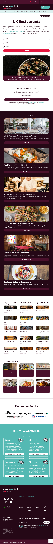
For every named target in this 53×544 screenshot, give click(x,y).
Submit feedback (28, 540)
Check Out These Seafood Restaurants (19, 223)
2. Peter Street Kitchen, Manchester (9, 321)
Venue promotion (46, 512)
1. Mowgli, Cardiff (40, 310)
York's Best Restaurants (43, 371)
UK (8, 15)
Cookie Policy (22, 496)
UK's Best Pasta (42, 386)
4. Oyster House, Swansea (42, 341)
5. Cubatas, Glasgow (25, 352)
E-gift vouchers (38, 510)
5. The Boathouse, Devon (10, 352)
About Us (21, 495)
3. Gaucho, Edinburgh (25, 331)
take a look (26, 230)
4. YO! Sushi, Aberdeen (25, 341)
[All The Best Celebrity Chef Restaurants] (26, 184)
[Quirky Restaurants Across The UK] (26, 243)
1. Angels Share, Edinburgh (24, 311)
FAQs (41, 495)
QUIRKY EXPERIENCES (41, 11)
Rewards (26, 495)
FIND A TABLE (7, 11)
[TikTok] (11, 502)
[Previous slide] (6, 67)
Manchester (11, 31)
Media (45, 495)
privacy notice (41, 102)
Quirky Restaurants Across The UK (17, 253)
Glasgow (22, 31)
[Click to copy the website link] (49, 16)
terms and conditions (32, 102)
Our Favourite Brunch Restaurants (17, 282)
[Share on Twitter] (43, 16)
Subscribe (26, 100)
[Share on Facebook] (41, 16)
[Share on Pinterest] (45, 16)
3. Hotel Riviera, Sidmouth (10, 331)
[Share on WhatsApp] (47, 16)
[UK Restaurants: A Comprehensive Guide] (26, 126)
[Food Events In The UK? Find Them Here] (26, 155)
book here (26, 142)
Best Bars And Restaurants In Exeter (10, 371)
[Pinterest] (12, 499)
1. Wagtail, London (8, 310)
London (17, 31)
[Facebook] (5, 499)
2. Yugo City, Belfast (41, 321)
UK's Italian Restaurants (26, 386)
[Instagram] (8, 499)
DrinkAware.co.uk (6, 522)
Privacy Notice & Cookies (16, 540)
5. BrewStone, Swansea (42, 352)
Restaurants (13, 15)
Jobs (31, 495)
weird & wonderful (26, 259)
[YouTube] (6, 502)
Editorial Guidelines (30, 496)
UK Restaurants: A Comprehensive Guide (20, 136)
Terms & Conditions (6, 540)
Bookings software (21, 511)
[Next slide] (47, 67)
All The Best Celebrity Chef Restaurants (19, 194)
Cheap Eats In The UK (26, 371)
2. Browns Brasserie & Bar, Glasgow (25, 321)
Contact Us (36, 495)
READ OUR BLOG (24, 11)
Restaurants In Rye (10, 386)
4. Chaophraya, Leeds (9, 341)
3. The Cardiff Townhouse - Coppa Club (42, 332)
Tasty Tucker (26, 172)
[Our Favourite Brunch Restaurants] (26, 272)
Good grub (26, 201)
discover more (26, 288)
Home (4, 15)
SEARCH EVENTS (15, 11)
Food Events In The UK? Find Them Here (19, 165)
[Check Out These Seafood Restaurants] (26, 214)
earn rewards (7, 33)
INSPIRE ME (32, 11)
